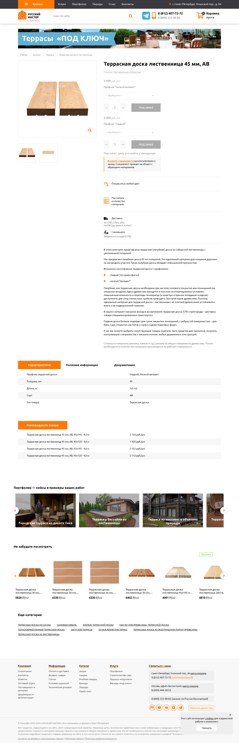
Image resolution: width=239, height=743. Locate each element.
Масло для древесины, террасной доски (144, 625)
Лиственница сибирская (127, 72)
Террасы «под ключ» (121, 679)
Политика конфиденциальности (101, 738)
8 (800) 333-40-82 (169, 17)
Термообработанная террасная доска (41, 629)
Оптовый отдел (26, 683)
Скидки (83, 675)
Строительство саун (120, 675)
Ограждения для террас (113, 629)
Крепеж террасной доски (98, 625)
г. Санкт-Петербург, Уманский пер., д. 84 (196, 4)
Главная (24, 55)
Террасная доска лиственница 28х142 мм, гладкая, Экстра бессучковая (214, 591)
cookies (209, 718)
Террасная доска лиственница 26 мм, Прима (101, 591)
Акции (82, 671)
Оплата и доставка (59, 671)
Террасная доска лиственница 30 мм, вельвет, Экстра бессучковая (27, 591)
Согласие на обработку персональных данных (41, 738)
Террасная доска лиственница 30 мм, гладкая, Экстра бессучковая (138, 591)
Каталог (37, 55)
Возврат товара (57, 675)
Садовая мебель (67, 625)
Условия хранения (59, 683)
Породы (83, 687)
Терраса (50, 55)
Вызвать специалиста (121, 160)
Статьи (52, 679)
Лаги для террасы (81, 629)
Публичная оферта (74, 738)
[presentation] (15, 510)
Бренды (83, 683)
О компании (24, 671)
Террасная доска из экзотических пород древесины (165, 629)
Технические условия (60, 687)
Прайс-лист (85, 691)
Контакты (23, 675)
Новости (22, 679)
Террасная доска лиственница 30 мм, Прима (64, 591)
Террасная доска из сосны (34, 625)
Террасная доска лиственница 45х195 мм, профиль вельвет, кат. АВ (178, 591)
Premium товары (88, 679)
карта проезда (198, 673)
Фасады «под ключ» (121, 683)
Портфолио (116, 671)
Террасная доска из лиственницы (75, 55)
